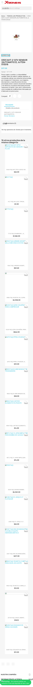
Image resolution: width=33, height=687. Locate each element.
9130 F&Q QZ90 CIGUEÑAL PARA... (16, 329)
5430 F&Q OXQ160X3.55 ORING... (16, 649)
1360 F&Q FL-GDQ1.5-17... (16, 521)
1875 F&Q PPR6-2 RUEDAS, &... (16, 361)
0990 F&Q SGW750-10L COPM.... (16, 297)
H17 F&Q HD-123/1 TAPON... (16, 201)
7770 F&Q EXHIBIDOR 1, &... (16, 233)
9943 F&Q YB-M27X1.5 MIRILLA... (16, 585)
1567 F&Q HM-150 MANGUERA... (16, 553)
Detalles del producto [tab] (12, 108)
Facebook (3, 664)
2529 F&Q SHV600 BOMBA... (16, 489)
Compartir (10, 96)
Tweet (14, 96)
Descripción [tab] (9, 105)
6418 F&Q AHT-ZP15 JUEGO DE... (16, 169)
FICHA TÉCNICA (9, 116)
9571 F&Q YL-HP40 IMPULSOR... (16, 457)
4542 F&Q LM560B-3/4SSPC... (16, 265)
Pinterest (19, 96)
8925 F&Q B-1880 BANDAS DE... (16, 393)
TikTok (13, 664)
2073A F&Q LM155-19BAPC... (16, 617)
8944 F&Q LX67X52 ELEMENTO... (16, 425)
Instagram (8, 664)
